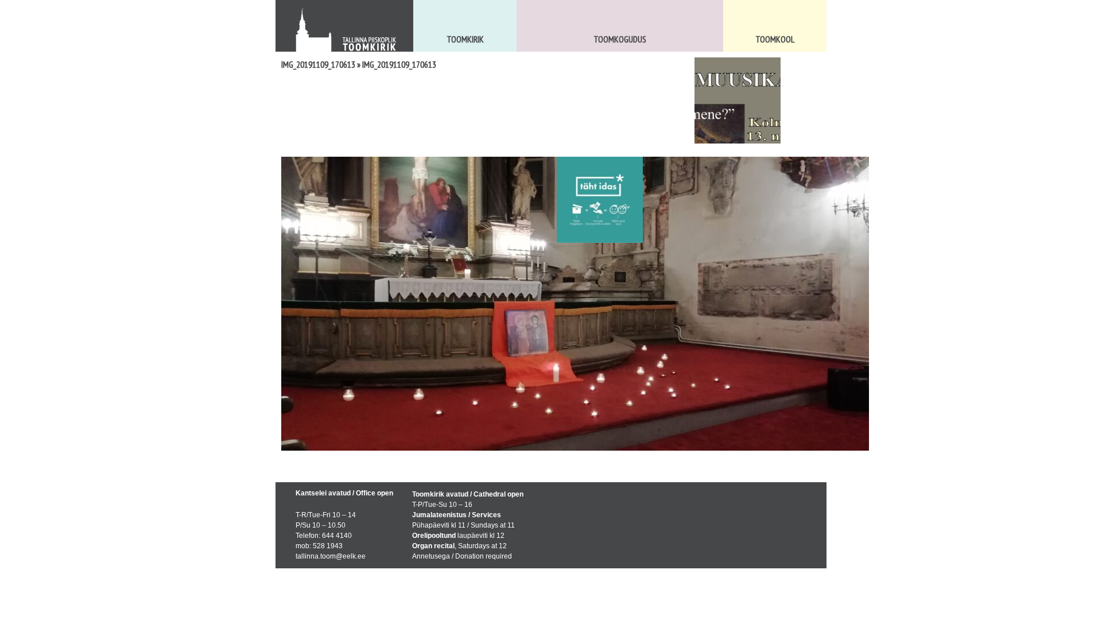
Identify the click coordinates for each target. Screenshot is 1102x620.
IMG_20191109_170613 (318, 64)
